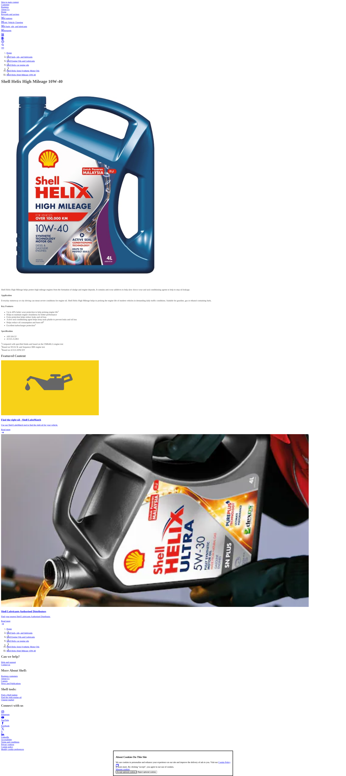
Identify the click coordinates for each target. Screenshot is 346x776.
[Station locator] (173, 35)
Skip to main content (10, 2)
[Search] (173, 44)
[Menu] (173, 48)
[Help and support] (173, 41)
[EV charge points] (173, 38)
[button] (173, 15)
